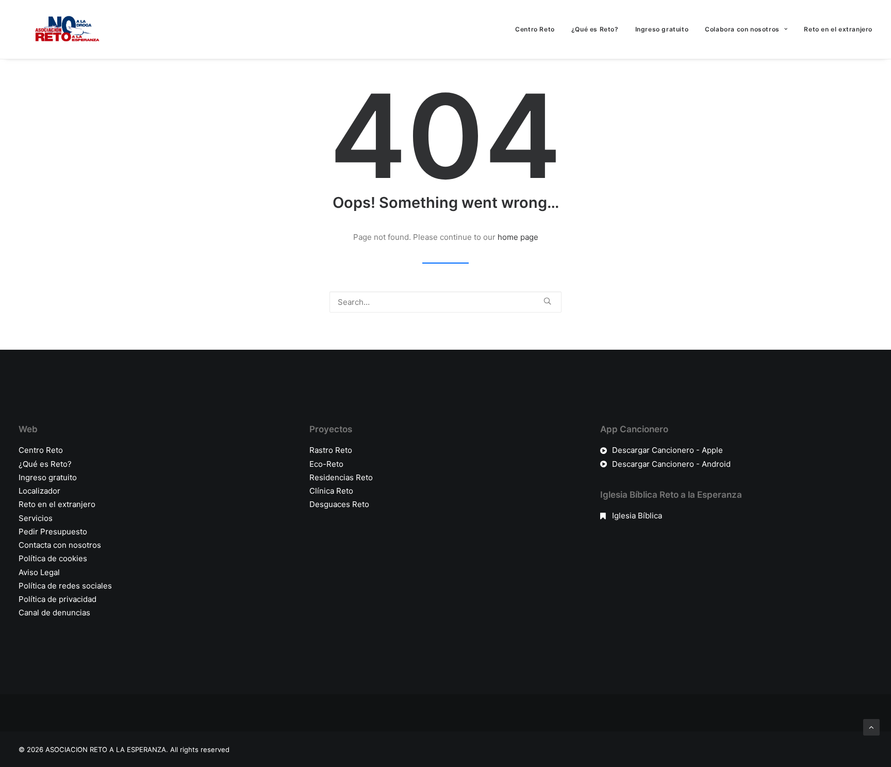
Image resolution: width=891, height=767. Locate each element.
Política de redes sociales (65, 586)
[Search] (445, 302)
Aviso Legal (39, 572)
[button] (547, 301)
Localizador (39, 491)
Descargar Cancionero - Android (671, 464)
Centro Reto (535, 29)
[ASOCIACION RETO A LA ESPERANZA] (65, 29)
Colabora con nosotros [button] (742, 29)
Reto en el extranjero (838, 29)
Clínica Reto (331, 491)
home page (518, 237)
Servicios (36, 518)
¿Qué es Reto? (595, 29)
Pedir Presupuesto (53, 531)
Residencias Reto (341, 477)
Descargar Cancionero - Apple (667, 450)
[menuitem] (538, 29)
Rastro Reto (330, 450)
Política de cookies (53, 558)
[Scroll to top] (871, 726)
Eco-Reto (326, 464)
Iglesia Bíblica (637, 515)
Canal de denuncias (54, 612)
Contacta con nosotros (60, 545)
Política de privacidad (57, 599)
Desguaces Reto (339, 504)
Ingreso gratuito (662, 29)
